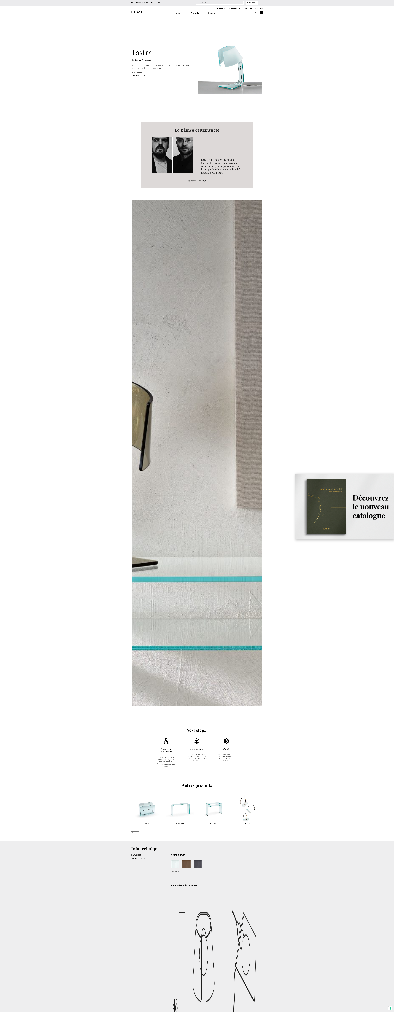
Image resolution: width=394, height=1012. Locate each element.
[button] (254, 716)
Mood (178, 12)
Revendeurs (220, 8)
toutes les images (141, 76)
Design (211, 12)
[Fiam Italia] (136, 12)
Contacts (259, 8)
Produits (194, 12)
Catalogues (232, 8)
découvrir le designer (197, 180)
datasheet (137, 72)
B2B (251, 8)
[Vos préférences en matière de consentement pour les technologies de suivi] (390, 1008)
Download (243, 8)
